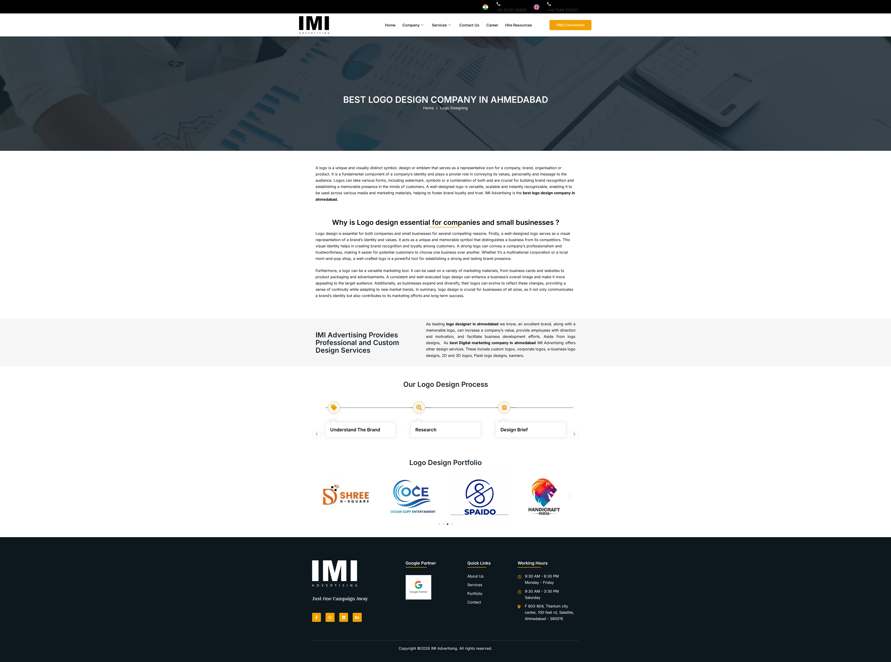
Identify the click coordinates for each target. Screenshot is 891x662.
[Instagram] (330, 617)
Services (439, 25)
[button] (321, 497)
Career (492, 25)
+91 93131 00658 (511, 10)
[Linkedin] (343, 617)
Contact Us (469, 25)
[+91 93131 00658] (498, 4)
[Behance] (357, 617)
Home (390, 25)
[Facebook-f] (316, 617)
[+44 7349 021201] (549, 4)
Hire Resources (518, 25)
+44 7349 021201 (562, 10)
